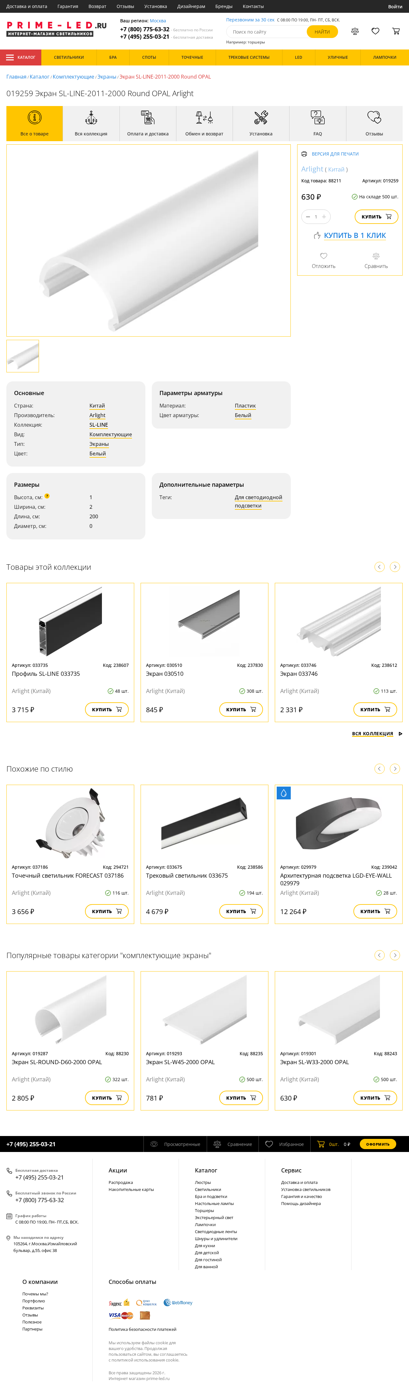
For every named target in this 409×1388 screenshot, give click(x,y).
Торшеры (204, 1210)
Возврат (97, 6)
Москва (158, 21)
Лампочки (205, 1224)
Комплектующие (73, 76)
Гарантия (68, 6)
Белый (97, 453)
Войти (395, 7)
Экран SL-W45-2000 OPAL (180, 1062)
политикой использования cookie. (145, 1360)
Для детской (207, 1252)
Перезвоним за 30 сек (250, 20)
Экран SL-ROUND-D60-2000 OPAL (57, 1062)
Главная (16, 76)
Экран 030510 (164, 673)
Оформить (378, 1144)
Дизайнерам (191, 6)
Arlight (97, 415)
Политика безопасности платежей (142, 1329)
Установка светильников (305, 1189)
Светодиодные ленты (216, 1231)
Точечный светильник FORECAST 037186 (68, 875)
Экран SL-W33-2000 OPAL (314, 1062)
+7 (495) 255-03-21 (166, 36)
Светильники (208, 1189)
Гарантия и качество (301, 1196)
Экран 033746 (299, 673)
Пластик (245, 405)
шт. (334, 1144)
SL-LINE (98, 424)
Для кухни (205, 1245)
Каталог (26, 57)
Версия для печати (335, 154)
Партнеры (32, 1329)
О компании (40, 1281)
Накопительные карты (131, 1189)
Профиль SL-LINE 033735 (46, 673)
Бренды (224, 6)
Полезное (32, 1322)
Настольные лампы (214, 1203)
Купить (372, 217)
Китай (97, 405)
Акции (118, 1170)
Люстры (203, 1182)
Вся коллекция (372, 733)
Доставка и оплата (26, 6)
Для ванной (206, 1267)
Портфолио (33, 1301)
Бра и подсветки (211, 1196)
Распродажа (121, 1182)
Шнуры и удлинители (216, 1238)
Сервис (291, 1170)
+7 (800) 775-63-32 (166, 29)
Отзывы (125, 6)
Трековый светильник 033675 (187, 875)
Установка (155, 6)
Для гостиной (208, 1259)
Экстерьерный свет (214, 1217)
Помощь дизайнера (301, 1203)
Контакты (253, 6)
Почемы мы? (35, 1294)
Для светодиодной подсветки (258, 501)
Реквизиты (33, 1308)
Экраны (106, 76)
